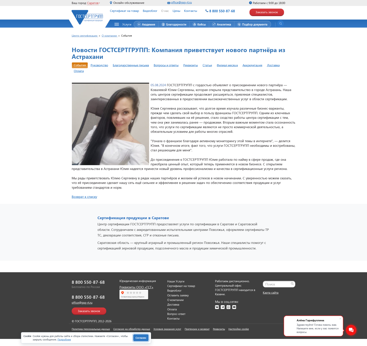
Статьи (207, 65)
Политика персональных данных (91, 328)
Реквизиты (190, 65)
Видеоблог (150, 11)
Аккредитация (252, 65)
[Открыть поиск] (280, 23)
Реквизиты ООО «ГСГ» (136, 287)
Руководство (99, 65)
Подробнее (64, 339)
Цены (176, 11)
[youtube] (234, 307)
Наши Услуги (175, 281)
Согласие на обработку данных (131, 328)
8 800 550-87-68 (222, 10)
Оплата (79, 71)
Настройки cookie (238, 328)
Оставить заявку (178, 295)
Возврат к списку (84, 196)
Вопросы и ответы (166, 65)
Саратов (92, 3)
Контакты (190, 11)
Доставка (273, 65)
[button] (125, 24)
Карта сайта (270, 292)
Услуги (126, 24)
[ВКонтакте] (217, 307)
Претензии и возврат (197, 328)
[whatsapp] (228, 307)
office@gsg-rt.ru (181, 2)
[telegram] (223, 307)
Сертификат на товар (124, 11)
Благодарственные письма (131, 65)
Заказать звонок (267, 12)
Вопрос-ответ (176, 314)
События (80, 65)
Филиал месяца (227, 65)
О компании (175, 300)
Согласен (141, 337)
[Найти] (292, 283)
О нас (165, 11)
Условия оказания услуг (167, 328)
